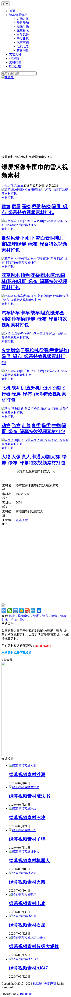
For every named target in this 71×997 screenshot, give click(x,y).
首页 (12, 10)
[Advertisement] (35, 116)
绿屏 (36, 615)
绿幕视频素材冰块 (27, 817)
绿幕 (63, 615)
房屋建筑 (23, 38)
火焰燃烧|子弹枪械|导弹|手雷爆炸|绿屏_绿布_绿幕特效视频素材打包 (35, 356)
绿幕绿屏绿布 (18, 14)
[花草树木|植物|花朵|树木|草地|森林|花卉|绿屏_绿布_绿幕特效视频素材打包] (35, 262)
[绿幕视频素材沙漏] (22, 765)
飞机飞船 (23, 46)
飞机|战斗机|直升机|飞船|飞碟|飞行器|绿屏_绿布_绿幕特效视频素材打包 (34, 393)
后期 (14, 619)
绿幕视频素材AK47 (28, 967)
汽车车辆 (23, 42)
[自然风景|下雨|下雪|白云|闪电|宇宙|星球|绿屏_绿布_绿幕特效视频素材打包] (35, 225)
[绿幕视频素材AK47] (23, 959)
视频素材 (24, 615)
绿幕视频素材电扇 (27, 903)
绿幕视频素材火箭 (27, 881)
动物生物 (23, 26)
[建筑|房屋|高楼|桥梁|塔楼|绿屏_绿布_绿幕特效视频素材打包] (35, 193)
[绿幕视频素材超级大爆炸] (27, 937)
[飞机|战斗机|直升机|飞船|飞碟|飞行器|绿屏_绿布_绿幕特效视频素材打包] (35, 375)
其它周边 (23, 50)
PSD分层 (15, 66)
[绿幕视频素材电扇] (22, 894)
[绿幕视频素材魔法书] (24, 787)
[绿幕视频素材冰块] (22, 808)
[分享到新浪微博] (27, 610)
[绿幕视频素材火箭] (22, 873)
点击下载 (22, 520)
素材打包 (15, 62)
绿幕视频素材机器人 (29, 860)
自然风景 (23, 34)
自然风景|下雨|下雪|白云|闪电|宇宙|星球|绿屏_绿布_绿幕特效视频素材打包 (34, 243)
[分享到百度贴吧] (15, 610)
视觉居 (37, 983)
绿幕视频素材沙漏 (27, 774)
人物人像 (23, 18)
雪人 (23, 619)
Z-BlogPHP (24, 993)
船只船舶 (23, 22)
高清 (12, 615)
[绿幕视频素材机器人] (24, 851)
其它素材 (15, 54)
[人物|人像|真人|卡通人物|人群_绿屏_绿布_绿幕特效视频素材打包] (35, 444)
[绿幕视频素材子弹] (22, 830)
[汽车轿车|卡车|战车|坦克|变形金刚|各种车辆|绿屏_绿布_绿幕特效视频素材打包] (35, 299)
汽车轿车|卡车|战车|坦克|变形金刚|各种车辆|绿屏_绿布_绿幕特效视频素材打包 (34, 318)
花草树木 (23, 30)
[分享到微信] (9, 610)
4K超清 (14, 58)
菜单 (5, 3)
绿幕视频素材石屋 (27, 924)
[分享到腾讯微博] (33, 610)
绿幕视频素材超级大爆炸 (34, 946)
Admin (18, 185)
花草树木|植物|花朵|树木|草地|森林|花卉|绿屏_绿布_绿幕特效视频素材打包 (34, 281)
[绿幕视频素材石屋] (22, 916)
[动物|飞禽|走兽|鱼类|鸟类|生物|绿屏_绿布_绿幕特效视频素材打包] (35, 412)
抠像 (54, 615)
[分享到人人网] (39, 610)
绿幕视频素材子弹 (27, 839)
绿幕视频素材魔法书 (29, 796)
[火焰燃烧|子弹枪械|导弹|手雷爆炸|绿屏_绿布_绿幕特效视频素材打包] (35, 337)
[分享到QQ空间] (21, 610)
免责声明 (50, 983)
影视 (5, 619)
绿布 (45, 615)
